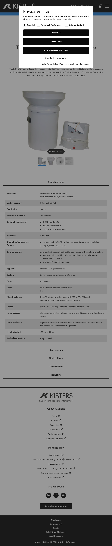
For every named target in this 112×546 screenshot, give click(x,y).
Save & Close (56, 41)
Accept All (56, 33)
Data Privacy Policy (50, 64)
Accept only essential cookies (56, 50)
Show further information (56, 58)
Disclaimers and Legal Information (74, 64)
